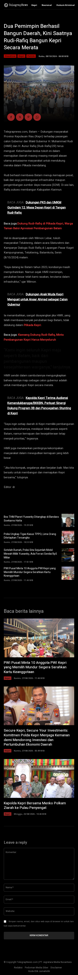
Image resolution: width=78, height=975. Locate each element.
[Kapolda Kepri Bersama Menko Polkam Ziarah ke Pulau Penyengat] (39, 778)
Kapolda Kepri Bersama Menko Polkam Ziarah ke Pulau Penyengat (35, 806)
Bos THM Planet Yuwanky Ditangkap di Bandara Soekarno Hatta (31, 519)
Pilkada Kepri (32, 325)
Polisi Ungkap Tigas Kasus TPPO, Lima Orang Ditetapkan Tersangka (30, 536)
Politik (31, 56)
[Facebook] (11, 117)
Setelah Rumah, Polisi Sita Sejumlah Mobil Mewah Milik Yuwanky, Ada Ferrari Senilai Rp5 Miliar (30, 553)
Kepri (21, 56)
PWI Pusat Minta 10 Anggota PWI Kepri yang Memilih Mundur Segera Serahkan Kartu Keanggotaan (30, 572)
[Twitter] (19, 117)
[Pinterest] (28, 117)
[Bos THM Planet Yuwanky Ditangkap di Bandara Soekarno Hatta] (68, 520)
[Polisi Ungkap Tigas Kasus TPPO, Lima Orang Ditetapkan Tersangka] (68, 537)
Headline (10, 56)
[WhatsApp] (37, 117)
